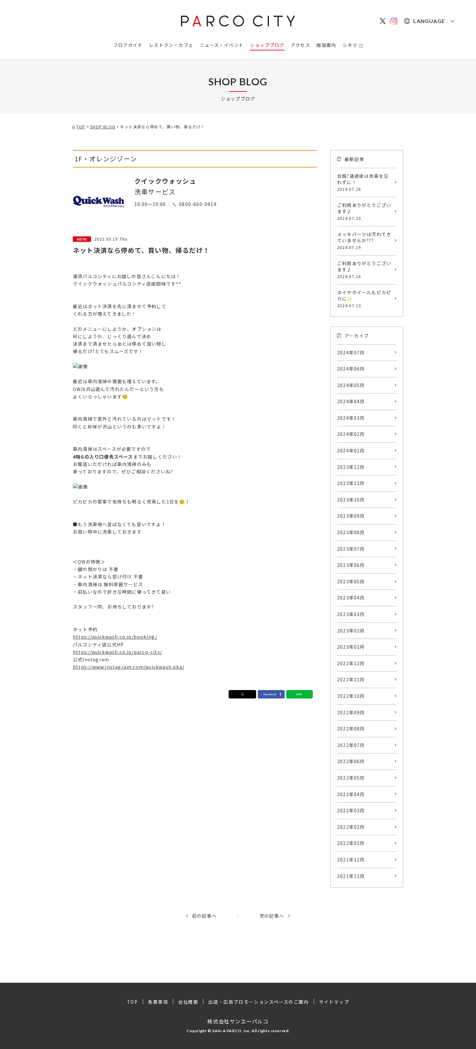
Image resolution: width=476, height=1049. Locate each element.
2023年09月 (351, 516)
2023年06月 (351, 565)
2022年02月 (351, 827)
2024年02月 (351, 434)
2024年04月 (351, 401)
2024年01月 (351, 450)
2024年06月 (351, 368)
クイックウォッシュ (165, 181)
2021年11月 (351, 876)
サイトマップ (334, 1002)
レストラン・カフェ (171, 45)
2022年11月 (351, 679)
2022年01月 (351, 843)
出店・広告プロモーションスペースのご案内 (258, 1002)
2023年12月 (351, 467)
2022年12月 (351, 663)
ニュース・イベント (222, 45)
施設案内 (326, 45)
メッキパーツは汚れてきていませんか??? (364, 240)
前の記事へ (204, 916)
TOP (132, 1002)
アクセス (300, 45)
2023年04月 (351, 597)
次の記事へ (271, 916)
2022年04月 (351, 794)
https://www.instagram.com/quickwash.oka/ (128, 667)
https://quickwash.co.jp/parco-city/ (117, 652)
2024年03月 (351, 418)
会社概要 (188, 1002)
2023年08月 (351, 532)
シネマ (350, 45)
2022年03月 (351, 810)
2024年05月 (351, 385)
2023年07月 (351, 549)
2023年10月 (351, 499)
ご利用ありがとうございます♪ (364, 211)
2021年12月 (351, 859)
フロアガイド (128, 45)
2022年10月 (351, 696)
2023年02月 (351, 630)
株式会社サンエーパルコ (237, 1021)
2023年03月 (351, 614)
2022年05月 (351, 777)
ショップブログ (267, 45)
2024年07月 (351, 352)
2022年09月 (351, 712)
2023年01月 (351, 646)
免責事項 (158, 1002)
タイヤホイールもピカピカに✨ (364, 298)
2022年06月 (351, 761)
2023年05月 (351, 581)
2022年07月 (351, 745)
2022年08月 (351, 728)
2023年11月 (351, 483)
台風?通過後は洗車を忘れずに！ (363, 182)
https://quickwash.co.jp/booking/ (115, 636)
